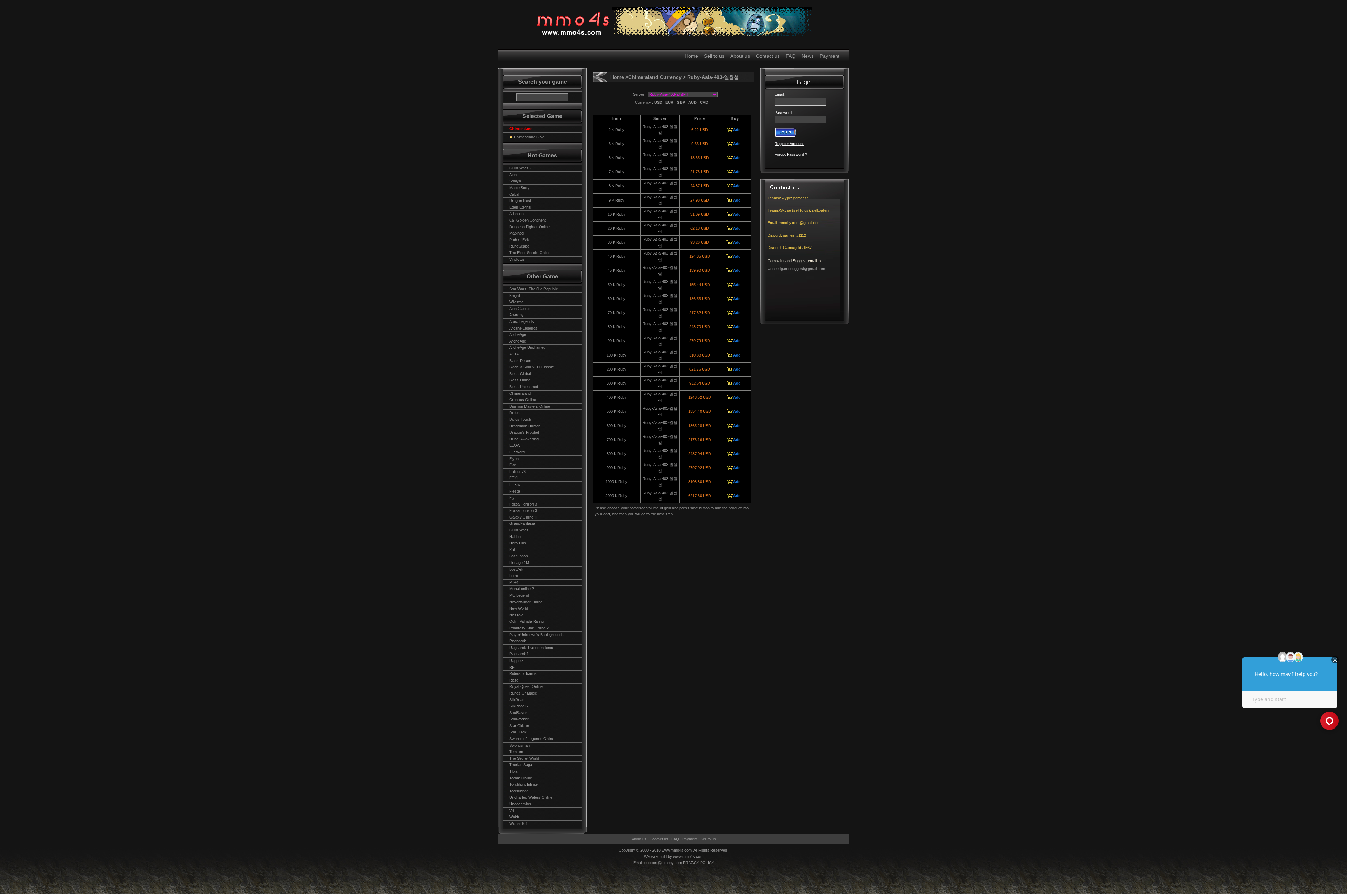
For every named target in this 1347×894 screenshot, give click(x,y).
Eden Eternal (520, 207)
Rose (513, 680)
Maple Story (519, 187)
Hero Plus (517, 543)
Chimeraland (520, 393)
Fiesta (514, 491)
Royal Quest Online (526, 686)
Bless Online (520, 380)
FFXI (513, 478)
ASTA (514, 354)
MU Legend (519, 595)
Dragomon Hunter (524, 426)
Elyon (514, 458)
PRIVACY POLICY (698, 863)
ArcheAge (517, 334)
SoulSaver (518, 713)
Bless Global (520, 374)
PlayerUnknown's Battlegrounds (536, 634)
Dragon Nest (520, 200)
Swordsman (519, 745)
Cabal (514, 194)
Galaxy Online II (523, 517)
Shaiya (515, 181)
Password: (784, 112)
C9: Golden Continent (527, 220)
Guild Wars (518, 530)
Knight (514, 295)
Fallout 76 (517, 471)
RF (512, 667)
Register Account (789, 144)
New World (518, 608)
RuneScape (519, 246)
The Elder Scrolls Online (529, 253)
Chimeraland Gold (529, 137)
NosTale (516, 615)
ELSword (517, 452)
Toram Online (520, 778)
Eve (512, 465)
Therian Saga (520, 765)
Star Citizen (519, 726)
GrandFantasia (522, 523)
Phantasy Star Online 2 (529, 628)
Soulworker (519, 719)
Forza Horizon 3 (523, 504)
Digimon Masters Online (529, 406)
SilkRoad (516, 700)
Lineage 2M (519, 563)
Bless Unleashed (523, 387)
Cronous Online (522, 400)
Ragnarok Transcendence (531, 647)
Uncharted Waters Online (530, 797)
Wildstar (516, 302)
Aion (513, 174)
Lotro (513, 576)
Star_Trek (518, 732)
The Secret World (524, 758)
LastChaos (518, 556)
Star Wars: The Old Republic (533, 289)
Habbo (515, 537)
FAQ (791, 56)
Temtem (516, 752)
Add (737, 130)
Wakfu (514, 817)
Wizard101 (518, 823)
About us (740, 56)
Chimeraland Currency (655, 77)
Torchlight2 (518, 791)
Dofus (514, 413)
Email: (781, 94)
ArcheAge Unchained (527, 347)
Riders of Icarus (523, 673)
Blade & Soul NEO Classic (531, 367)
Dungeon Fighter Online (529, 227)
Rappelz (516, 660)
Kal (512, 550)
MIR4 (513, 582)
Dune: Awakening (524, 439)
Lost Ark (516, 569)
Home (691, 56)
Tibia (513, 771)
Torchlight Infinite (523, 784)
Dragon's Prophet (524, 432)
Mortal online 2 (521, 589)
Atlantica (516, 213)
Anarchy (516, 315)
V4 (511, 810)
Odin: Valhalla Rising (526, 621)
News (808, 56)
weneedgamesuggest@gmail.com (796, 268)
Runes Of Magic (523, 693)
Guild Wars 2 (520, 168)
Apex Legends (521, 321)
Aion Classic (519, 308)
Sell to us (714, 56)
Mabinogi (516, 233)
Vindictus (517, 259)
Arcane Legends (523, 328)
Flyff (513, 497)
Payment (829, 56)
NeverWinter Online (526, 602)
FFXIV (514, 484)
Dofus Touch (520, 419)
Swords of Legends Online (531, 739)
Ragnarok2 (518, 654)
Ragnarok (517, 641)
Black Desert (520, 361)
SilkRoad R (518, 706)
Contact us (768, 56)
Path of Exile (519, 240)
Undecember (520, 804)
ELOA (514, 445)
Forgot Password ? (791, 154)
